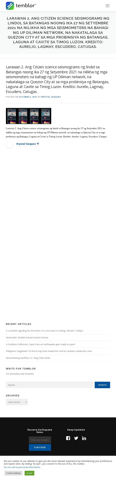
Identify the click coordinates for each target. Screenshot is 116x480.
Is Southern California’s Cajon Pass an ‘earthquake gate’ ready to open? (40, 344)
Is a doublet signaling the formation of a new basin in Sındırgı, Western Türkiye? (44, 330)
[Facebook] (68, 438)
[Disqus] (58, 199)
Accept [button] (29, 473)
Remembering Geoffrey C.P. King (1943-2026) (28, 357)
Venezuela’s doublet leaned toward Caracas (27, 337)
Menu (107, 5)
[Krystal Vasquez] (9, 144)
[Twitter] (76, 438)
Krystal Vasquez (51, 97)
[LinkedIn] (84, 438)
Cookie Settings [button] (13, 473)
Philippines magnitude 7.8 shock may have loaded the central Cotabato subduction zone (49, 351)
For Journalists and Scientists (20, 373)
